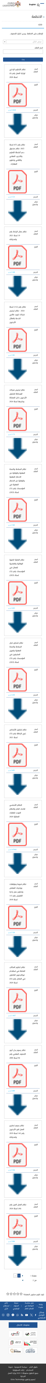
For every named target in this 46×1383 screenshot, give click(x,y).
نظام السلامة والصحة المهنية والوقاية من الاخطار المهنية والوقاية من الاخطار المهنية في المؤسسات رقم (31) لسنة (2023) (17, 481)
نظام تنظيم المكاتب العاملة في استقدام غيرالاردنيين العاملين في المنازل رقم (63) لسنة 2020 (17, 975)
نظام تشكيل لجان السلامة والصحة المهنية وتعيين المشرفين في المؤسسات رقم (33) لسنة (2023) (17, 652)
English (32, 4)
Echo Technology (17, 1379)
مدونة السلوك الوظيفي (16, 1306)
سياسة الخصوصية (20, 1367)
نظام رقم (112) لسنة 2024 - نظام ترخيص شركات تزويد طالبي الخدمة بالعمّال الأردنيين (17, 314)
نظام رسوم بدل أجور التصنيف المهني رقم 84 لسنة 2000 (17, 1054)
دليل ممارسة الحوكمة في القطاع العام (29, 1306)
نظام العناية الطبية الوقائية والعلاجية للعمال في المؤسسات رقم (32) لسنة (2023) (17, 567)
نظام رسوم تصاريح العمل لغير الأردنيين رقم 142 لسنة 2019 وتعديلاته (16, 1131)
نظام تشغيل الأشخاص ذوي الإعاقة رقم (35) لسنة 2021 (17, 733)
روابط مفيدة (40, 1306)
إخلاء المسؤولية (18, 1370)
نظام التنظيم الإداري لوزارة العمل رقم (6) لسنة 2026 (17, 73)
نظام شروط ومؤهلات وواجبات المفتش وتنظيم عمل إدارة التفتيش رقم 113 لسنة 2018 (17, 891)
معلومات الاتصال (23, 1325)
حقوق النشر (33, 1367)
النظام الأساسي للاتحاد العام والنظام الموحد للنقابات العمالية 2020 (17, 810)
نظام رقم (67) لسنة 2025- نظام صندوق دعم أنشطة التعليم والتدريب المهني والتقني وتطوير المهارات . (17, 154)
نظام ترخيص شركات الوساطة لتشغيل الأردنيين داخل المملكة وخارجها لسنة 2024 (18, 395)
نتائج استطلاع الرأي (6, 1306)
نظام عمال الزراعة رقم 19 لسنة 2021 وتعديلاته (17, 235)
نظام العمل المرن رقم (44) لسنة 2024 (17, 1206)
